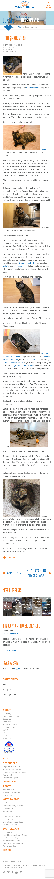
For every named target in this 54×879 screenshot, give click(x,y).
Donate (8, 20)
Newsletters (7, 738)
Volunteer (10, 781)
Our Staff (6, 735)
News (5, 684)
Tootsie (43, 149)
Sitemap (26, 865)
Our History (7, 713)
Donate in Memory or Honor (13, 805)
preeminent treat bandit (13, 362)
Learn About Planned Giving (13, 822)
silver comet (32, 359)
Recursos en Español (10, 777)
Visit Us (6, 730)
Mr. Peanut (18, 265)
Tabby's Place (9, 689)
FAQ (4, 732)
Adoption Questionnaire (11, 792)
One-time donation (9, 803)
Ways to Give (11, 799)
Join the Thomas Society (12, 840)
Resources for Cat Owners (12, 769)
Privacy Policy (38, 865)
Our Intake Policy (9, 727)
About (7, 710)
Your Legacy (11, 828)
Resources (10, 763)
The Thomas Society (10, 838)
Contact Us (7, 719)
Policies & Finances (10, 724)
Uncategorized (9, 694)
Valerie (6, 265)
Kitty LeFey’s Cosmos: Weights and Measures (46, 606)
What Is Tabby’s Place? (11, 716)
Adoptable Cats (8, 789)
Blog (6, 758)
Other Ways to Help (10, 824)
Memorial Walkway (9, 811)
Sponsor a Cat (8, 808)
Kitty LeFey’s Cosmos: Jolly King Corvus (36, 572)
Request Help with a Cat (11, 766)
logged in (18, 668)
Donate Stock (8, 814)
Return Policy (8, 795)
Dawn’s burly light (14, 573)
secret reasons (32, 87)
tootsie (11, 557)
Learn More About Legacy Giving (15, 835)
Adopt (7, 786)
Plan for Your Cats (9, 846)
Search (7, 850)
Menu (48, 5)
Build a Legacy (8, 819)
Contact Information (12, 867)
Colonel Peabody (27, 262)
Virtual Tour (7, 721)
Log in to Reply (9, 650)
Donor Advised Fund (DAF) (12, 816)
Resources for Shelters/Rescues (14, 772)
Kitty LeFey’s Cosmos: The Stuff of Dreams (37, 606)
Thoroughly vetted (27, 606)
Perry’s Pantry (8, 775)
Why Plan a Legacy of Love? (13, 843)
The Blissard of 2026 (7, 606)
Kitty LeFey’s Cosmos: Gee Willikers (17, 606)
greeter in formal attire (24, 365)
